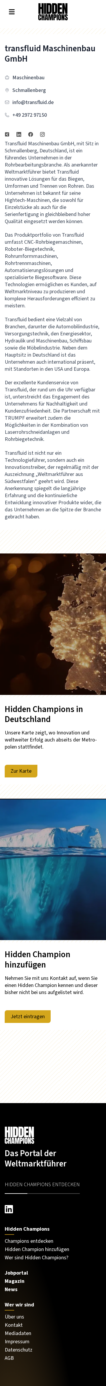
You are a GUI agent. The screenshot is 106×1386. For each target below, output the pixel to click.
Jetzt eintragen (28, 1016)
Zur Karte (21, 771)
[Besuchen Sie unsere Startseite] (53, 1135)
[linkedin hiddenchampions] (53, 1209)
